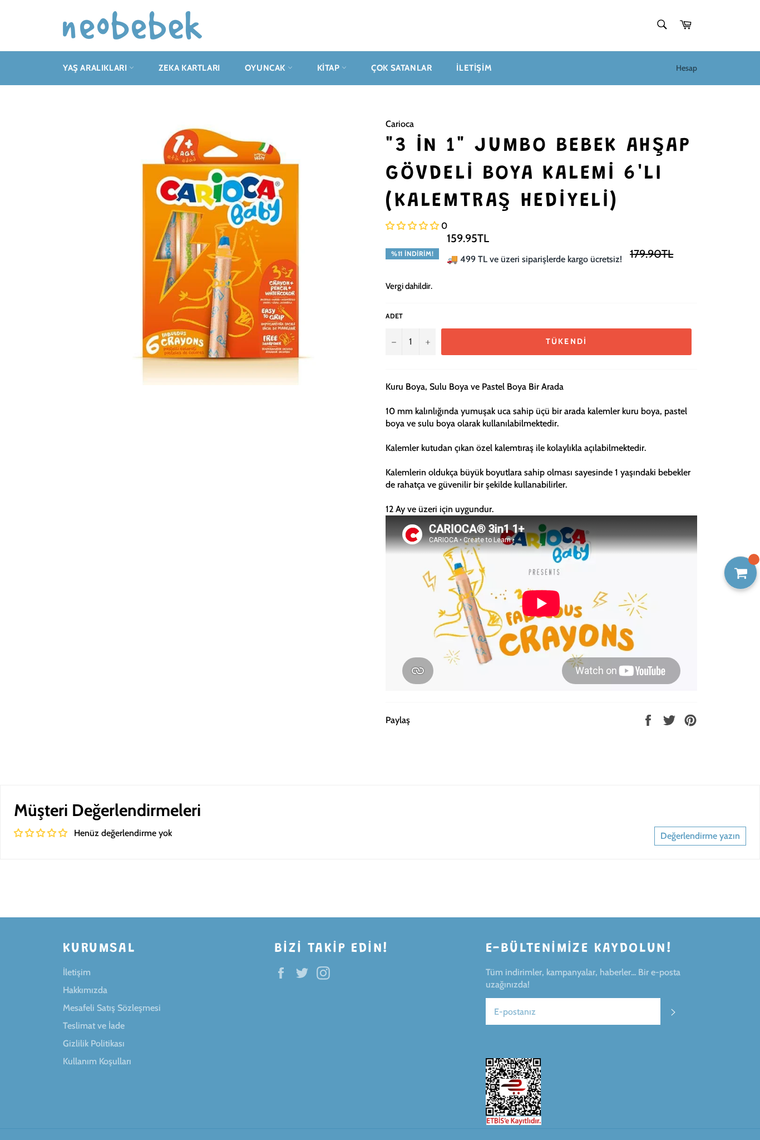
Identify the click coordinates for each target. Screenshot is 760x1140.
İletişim (474, 68)
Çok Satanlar (401, 68)
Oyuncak (266, 68)
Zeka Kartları (189, 68)
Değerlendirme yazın (700, 836)
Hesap (686, 68)
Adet (394, 316)
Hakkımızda (85, 990)
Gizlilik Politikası (94, 1043)
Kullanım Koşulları (97, 1061)
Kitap (329, 68)
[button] (412, 225)
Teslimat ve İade (94, 1025)
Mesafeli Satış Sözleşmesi (112, 1008)
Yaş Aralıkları (96, 68)
